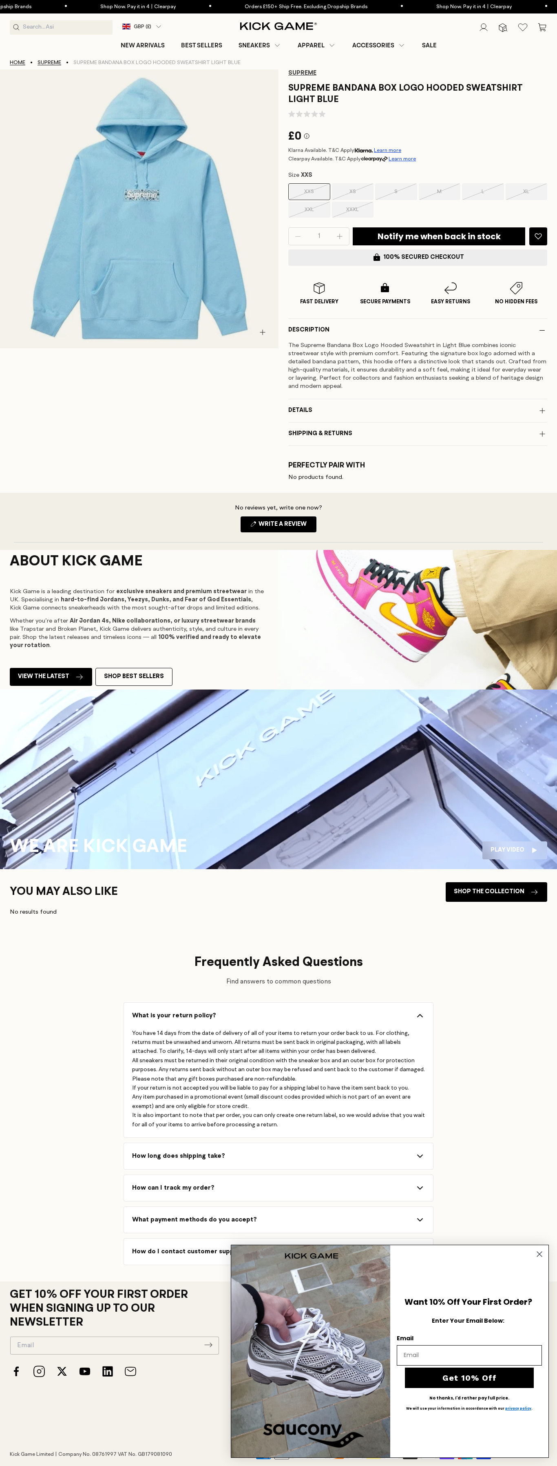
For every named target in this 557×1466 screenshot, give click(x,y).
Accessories (373, 45)
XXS (317, 194)
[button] (260, 45)
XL (535, 194)
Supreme (49, 62)
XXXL (360, 212)
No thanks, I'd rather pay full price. (469, 1398)
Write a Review (286, 526)
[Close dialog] (539, 1254)
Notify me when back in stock (439, 236)
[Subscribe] (208, 1345)
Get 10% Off (469, 1378)
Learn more (387, 150)
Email (405, 1338)
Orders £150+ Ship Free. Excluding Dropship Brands (264, 6)
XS (361, 194)
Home (17, 62)
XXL (317, 212)
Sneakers (254, 45)
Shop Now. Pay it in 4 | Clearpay (97, 6)
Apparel (311, 45)
